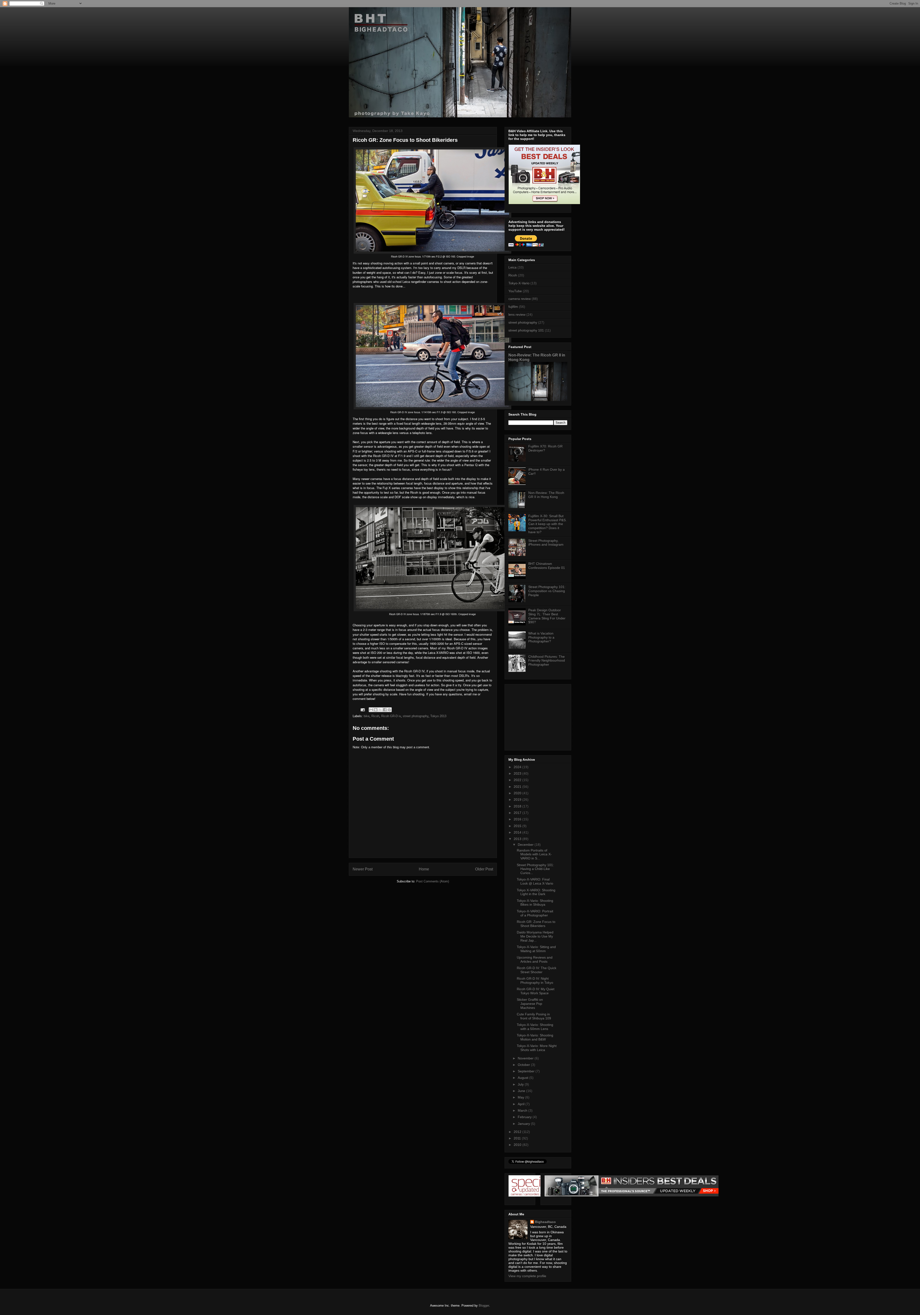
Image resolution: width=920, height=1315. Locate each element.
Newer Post (363, 869)
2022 (518, 780)
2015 (518, 826)
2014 (518, 832)
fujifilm (513, 307)
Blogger (484, 1305)
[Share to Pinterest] (389, 709)
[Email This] (371, 709)
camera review (519, 299)
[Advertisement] (538, 716)
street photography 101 (526, 330)
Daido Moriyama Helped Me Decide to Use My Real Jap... (535, 936)
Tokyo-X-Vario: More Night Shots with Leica (537, 1048)
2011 (518, 1138)
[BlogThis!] (375, 709)
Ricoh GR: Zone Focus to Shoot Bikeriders (536, 924)
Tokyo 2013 (438, 716)
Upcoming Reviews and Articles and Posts (534, 959)
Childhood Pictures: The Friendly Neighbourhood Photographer (546, 661)
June (522, 1091)
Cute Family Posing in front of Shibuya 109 (534, 1016)
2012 (518, 1132)
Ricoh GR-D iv (391, 716)
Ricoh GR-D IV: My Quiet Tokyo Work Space (535, 991)
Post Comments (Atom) (432, 881)
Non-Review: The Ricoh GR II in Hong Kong (546, 495)
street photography (415, 716)
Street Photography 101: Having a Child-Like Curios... (535, 869)
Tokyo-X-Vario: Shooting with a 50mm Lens (535, 1027)
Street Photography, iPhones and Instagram (546, 543)
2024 (518, 767)
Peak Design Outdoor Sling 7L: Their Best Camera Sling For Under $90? (546, 616)
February (525, 1117)
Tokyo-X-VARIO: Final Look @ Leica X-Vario (535, 881)
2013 (518, 839)
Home (424, 869)
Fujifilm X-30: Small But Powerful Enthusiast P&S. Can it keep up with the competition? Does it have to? (547, 524)
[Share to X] (380, 709)
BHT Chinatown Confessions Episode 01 (546, 566)
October (524, 1065)
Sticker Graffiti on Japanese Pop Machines (530, 1004)
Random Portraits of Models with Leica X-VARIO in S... (534, 854)
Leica (512, 267)
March (523, 1110)
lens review (516, 314)
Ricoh (375, 716)
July (521, 1084)
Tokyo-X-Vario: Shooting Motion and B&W (535, 1037)
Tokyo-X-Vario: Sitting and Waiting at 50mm (536, 949)
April (521, 1104)
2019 (518, 799)
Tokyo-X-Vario (518, 283)
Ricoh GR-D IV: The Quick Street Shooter (536, 970)
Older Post (484, 869)
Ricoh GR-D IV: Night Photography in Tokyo (535, 980)
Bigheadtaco (545, 1222)
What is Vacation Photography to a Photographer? (541, 637)
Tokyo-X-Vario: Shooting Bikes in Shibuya (535, 903)
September (526, 1071)
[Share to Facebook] (384, 709)
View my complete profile (527, 1276)
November (526, 1058)
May (521, 1097)
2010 (518, 1145)
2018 (518, 806)
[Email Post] (362, 709)
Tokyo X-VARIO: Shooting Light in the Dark (536, 892)
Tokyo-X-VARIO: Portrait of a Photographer (535, 913)
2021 (518, 787)
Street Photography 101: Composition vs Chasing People (546, 591)
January (524, 1124)
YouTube (515, 291)
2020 (518, 793)
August (523, 1078)
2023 (518, 773)
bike (366, 716)
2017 (518, 813)
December (526, 844)
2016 (518, 819)
